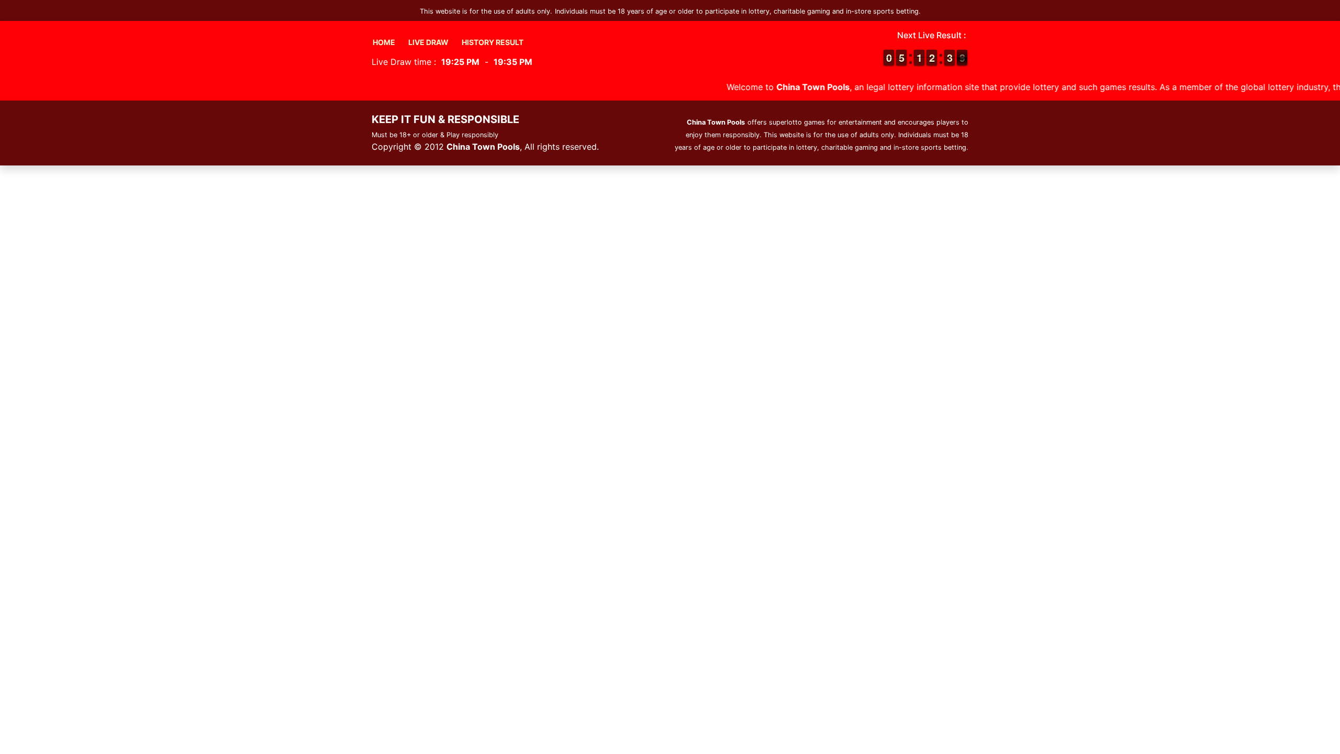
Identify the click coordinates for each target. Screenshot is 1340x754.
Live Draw (428, 42)
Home (384, 42)
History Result (492, 42)
